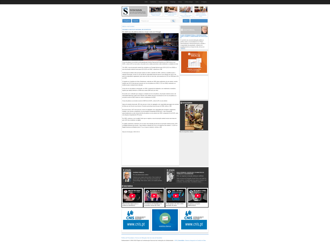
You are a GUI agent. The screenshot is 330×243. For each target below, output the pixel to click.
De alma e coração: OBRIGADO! (194, 204)
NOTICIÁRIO (130, 26)
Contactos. (153, 1)
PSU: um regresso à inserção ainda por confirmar (190, 176)
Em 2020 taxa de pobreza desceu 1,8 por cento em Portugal (141, 32)
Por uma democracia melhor (140, 174)
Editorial (183, 48)
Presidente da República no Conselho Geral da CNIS (153, 204)
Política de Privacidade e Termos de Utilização (134, 238)
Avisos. (180, 1)
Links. (197, 1)
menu (185, 21)
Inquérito (135, 21)
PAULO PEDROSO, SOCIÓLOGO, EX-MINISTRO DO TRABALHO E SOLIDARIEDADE (190, 173)
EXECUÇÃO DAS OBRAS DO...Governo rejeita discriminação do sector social (171, 14)
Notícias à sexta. (163, 1)
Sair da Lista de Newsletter (155, 238)
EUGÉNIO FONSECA (138, 172)
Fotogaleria (127, 21)
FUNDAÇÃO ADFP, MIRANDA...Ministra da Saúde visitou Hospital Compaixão (156, 14)
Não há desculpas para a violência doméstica (130, 204)
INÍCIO (124, 26)
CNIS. (146, 1)
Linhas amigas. (189, 1)
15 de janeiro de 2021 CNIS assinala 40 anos (174, 204)
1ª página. (204, 1)
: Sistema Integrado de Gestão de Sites (192, 240)
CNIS (175, 240)
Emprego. (173, 1)
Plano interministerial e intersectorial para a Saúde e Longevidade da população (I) (194, 36)
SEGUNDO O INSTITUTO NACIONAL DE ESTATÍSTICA (136, 29)
